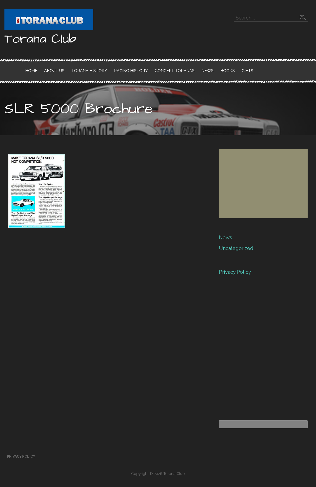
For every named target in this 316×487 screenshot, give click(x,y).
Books (227, 70)
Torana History (89, 70)
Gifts (247, 70)
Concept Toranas (175, 70)
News (207, 70)
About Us (54, 70)
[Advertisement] (263, 183)
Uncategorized (236, 248)
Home (31, 70)
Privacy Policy (235, 272)
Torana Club (40, 39)
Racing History (131, 70)
